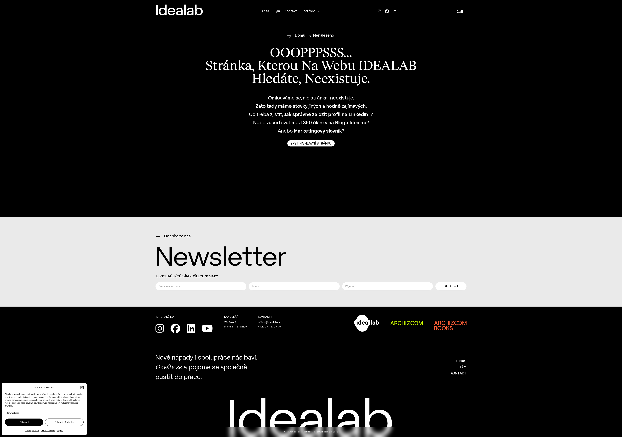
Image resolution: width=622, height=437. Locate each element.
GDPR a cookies (48, 431)
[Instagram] (379, 11)
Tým (277, 11)
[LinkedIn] (394, 11)
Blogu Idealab (350, 123)
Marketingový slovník (318, 131)
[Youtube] (207, 328)
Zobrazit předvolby (64, 422)
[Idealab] (311, 167)
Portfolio (308, 11)
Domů (300, 35)
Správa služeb (12, 413)
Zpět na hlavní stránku (311, 143)
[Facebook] (387, 11)
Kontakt (291, 11)
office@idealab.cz (269, 322)
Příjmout (24, 422)
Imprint (60, 431)
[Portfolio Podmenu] (318, 11)
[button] (82, 387)
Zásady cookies (32, 431)
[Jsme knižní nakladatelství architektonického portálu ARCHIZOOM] (450, 323)
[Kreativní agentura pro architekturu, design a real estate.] (366, 323)
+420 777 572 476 (269, 327)
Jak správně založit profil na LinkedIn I (327, 114)
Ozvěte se (169, 367)
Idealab (179, 11)
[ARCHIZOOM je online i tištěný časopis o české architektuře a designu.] (406, 323)
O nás (264, 11)
